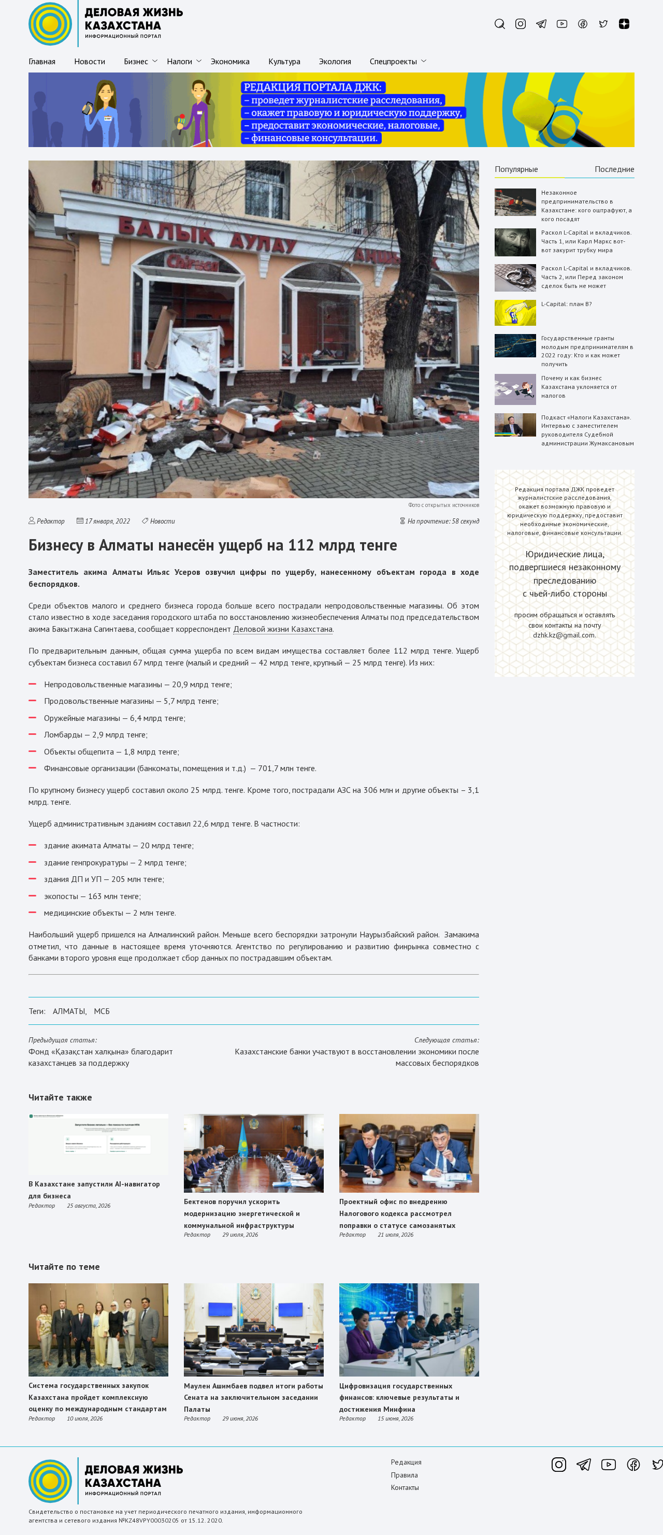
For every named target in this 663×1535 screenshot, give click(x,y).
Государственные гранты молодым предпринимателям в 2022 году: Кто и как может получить (587, 351)
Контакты (405, 1487)
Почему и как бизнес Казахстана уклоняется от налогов (579, 386)
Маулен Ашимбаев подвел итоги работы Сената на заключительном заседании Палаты (253, 1397)
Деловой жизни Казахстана (283, 629)
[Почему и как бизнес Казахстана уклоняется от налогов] (515, 403)
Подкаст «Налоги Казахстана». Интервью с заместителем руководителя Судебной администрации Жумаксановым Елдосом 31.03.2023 (587, 434)
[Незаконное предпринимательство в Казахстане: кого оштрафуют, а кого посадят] (515, 214)
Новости (89, 61)
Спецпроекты (393, 61)
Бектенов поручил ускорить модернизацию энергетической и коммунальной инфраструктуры (242, 1213)
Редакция (406, 1462)
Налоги (179, 61)
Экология (335, 61)
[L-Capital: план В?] (515, 323)
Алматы (69, 1011)
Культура (284, 61)
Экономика (230, 61)
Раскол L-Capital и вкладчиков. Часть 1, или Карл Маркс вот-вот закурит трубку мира (586, 241)
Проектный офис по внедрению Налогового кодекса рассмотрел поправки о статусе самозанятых (397, 1213)
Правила (404, 1475)
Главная (41, 61)
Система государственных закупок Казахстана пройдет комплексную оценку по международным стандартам (97, 1397)
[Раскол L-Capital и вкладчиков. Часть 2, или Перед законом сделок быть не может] (515, 289)
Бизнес (136, 61)
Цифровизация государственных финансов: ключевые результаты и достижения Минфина (399, 1397)
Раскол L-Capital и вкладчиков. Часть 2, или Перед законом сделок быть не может (586, 276)
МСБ (102, 1011)
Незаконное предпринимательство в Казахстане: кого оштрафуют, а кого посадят (586, 205)
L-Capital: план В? (566, 304)
